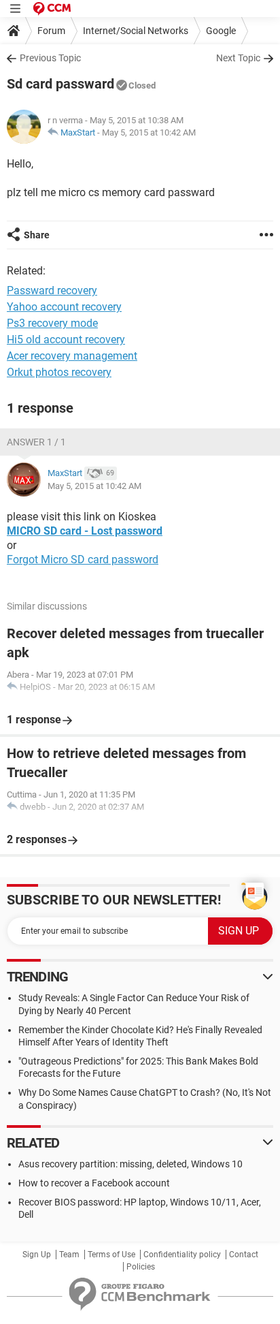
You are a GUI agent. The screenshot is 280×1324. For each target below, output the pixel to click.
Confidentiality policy (182, 1254)
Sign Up (36, 1254)
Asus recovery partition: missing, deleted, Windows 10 (130, 1163)
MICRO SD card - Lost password (84, 530)
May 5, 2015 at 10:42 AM (149, 132)
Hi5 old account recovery (66, 339)
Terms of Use (111, 1254)
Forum (51, 30)
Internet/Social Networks (135, 30)
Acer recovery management (72, 355)
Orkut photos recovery (59, 372)
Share (37, 235)
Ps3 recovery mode (52, 323)
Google (221, 30)
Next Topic (238, 57)
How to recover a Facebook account (94, 1183)
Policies (140, 1267)
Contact (243, 1254)
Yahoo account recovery (64, 306)
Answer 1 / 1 (36, 442)
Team (69, 1254)
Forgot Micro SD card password (82, 559)
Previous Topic (50, 57)
